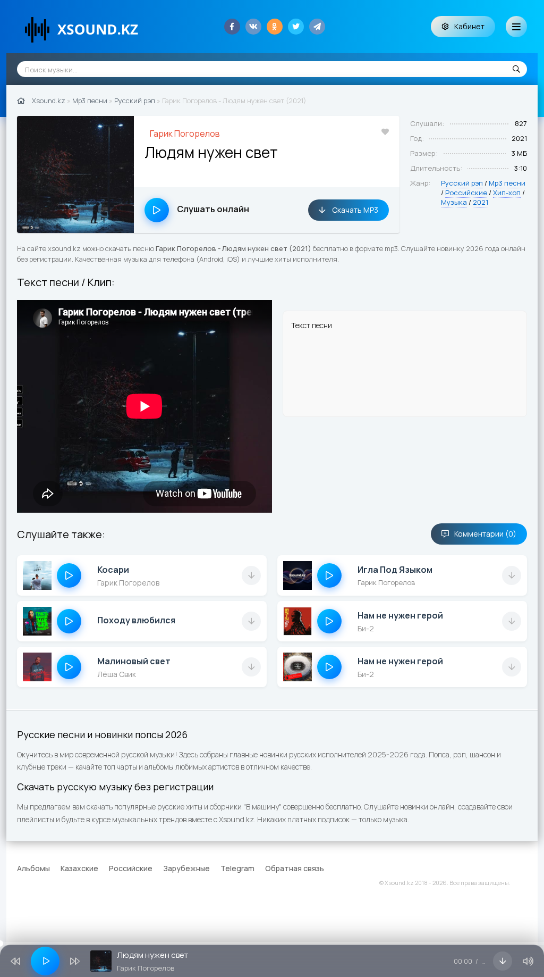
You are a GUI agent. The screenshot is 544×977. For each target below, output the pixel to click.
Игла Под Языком (395, 569)
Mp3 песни (89, 100)
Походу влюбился (136, 620)
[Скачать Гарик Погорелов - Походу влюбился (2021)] (251, 621)
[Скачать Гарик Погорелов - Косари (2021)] (251, 575)
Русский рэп (134, 100)
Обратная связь (294, 868)
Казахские (79, 868)
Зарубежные (186, 868)
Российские (466, 192)
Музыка (454, 202)
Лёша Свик (116, 674)
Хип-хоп (507, 192)
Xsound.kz (48, 100)
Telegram (237, 868)
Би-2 (366, 628)
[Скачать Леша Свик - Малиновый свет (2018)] (251, 667)
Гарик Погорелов (185, 133)
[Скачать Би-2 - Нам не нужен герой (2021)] (511, 621)
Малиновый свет (134, 661)
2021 (480, 202)
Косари (113, 569)
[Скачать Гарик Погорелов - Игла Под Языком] (511, 575)
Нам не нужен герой (400, 615)
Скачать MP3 (354, 210)
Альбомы (33, 868)
